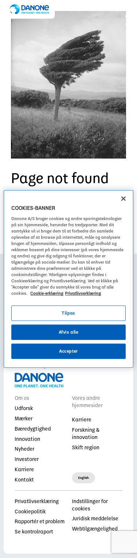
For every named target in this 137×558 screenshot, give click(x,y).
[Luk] (123, 198)
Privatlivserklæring (83, 293)
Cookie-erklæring (46, 293)
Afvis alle (69, 332)
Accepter (68, 351)
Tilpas (68, 313)
